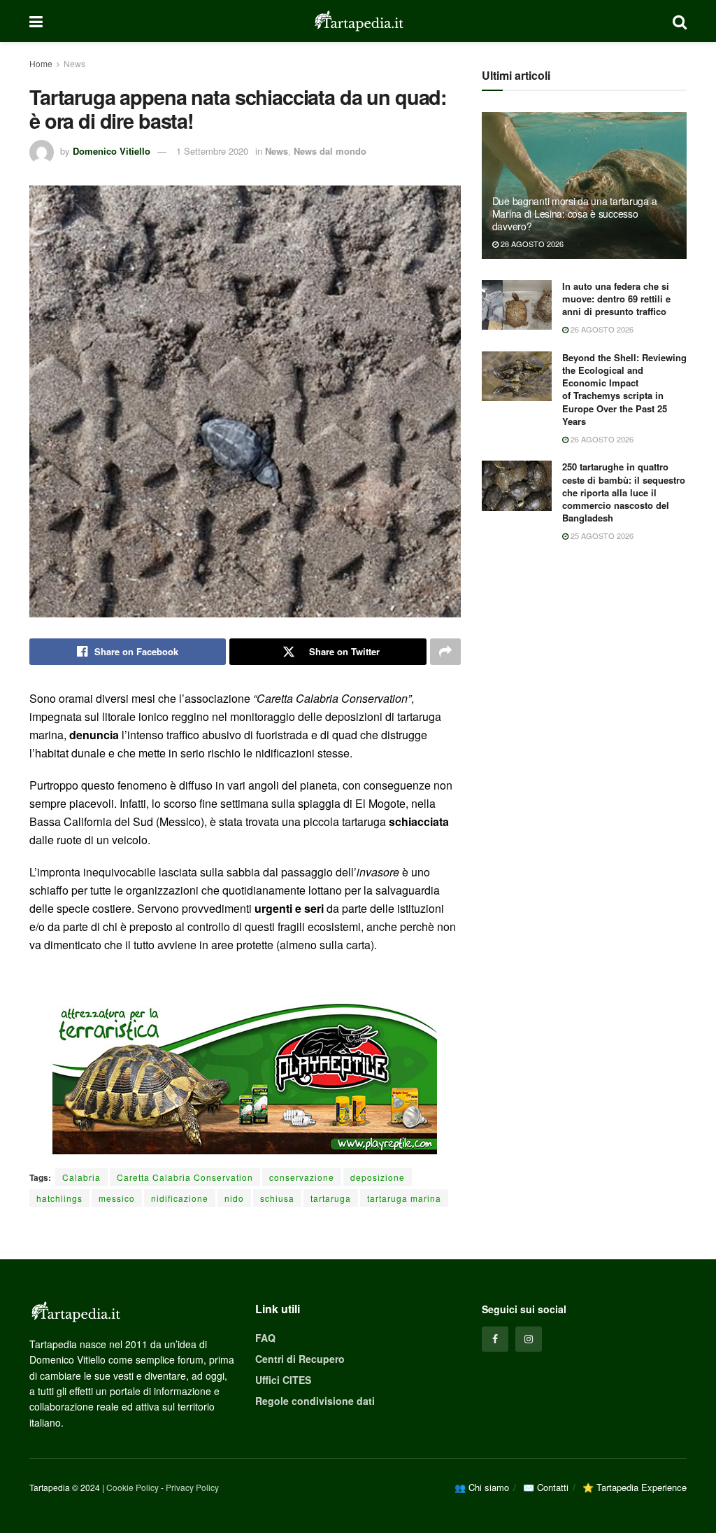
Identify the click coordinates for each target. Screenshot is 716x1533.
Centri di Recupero (300, 1359)
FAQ (265, 1338)
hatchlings (59, 1198)
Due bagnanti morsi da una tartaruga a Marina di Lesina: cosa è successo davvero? (574, 213)
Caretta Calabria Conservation (185, 1177)
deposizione (377, 1177)
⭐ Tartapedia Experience (634, 1487)
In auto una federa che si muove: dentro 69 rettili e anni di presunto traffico (616, 298)
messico (117, 1198)
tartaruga (330, 1198)
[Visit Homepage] (358, 20)
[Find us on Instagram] (528, 1339)
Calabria (81, 1177)
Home (40, 63)
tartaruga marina (404, 1198)
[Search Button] (680, 21)
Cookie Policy (132, 1487)
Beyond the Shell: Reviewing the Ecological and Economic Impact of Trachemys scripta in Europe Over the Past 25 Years (624, 389)
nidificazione (179, 1198)
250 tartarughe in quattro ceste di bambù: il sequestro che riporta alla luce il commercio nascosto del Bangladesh (623, 492)
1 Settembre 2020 (212, 151)
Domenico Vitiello (111, 151)
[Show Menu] (36, 21)
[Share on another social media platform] (445, 651)
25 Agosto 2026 (600, 535)
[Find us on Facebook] (495, 1339)
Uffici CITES (283, 1380)
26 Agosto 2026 (600, 329)
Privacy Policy (192, 1487)
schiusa (277, 1198)
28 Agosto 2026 (531, 243)
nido (234, 1198)
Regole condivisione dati (315, 1401)
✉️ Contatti (545, 1487)
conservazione (301, 1177)
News (74, 63)
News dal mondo (330, 151)
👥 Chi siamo (481, 1487)
